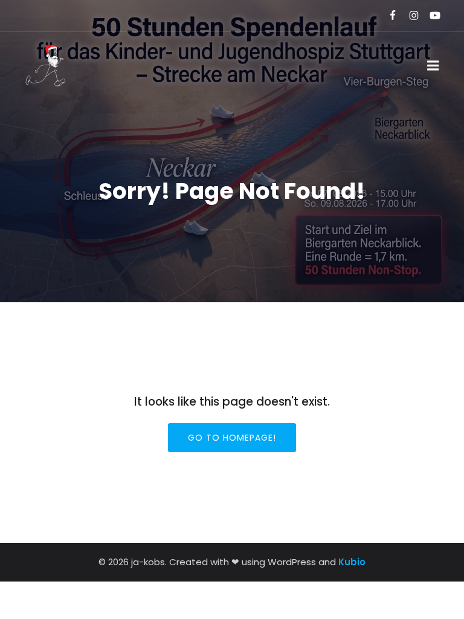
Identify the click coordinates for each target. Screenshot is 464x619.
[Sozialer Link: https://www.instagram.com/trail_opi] (408, 15)
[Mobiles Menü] (433, 66)
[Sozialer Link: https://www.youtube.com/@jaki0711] (429, 15)
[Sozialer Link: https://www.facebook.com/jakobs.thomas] (387, 15)
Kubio (352, 562)
